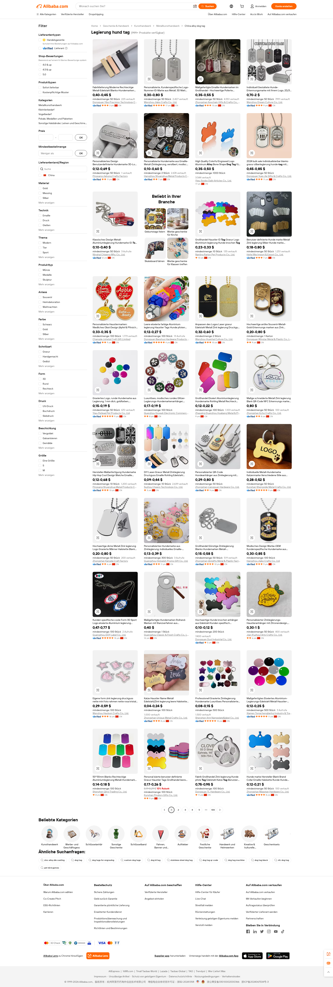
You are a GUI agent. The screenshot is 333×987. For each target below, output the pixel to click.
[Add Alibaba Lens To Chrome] (97, 955)
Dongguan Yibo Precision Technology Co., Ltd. (115, 102)
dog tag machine (236, 860)
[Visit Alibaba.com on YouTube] (276, 931)
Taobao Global (177, 971)
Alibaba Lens (50, 955)
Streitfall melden (204, 905)
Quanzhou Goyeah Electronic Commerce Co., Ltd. (166, 413)
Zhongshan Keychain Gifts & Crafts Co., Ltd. (217, 102)
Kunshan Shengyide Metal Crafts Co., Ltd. (269, 487)
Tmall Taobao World (146, 971)
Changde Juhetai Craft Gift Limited (111, 339)
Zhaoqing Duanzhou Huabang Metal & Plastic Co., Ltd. (217, 413)
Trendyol (200, 971)
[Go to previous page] (164, 810)
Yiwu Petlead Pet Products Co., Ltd (111, 413)
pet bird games (51, 868)
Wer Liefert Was (216, 971)
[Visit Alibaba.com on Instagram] (269, 931)
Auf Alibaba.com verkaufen (260, 892)
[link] (328, 954)
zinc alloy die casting (54, 860)
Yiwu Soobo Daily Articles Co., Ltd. (213, 180)
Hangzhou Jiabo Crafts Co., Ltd (263, 561)
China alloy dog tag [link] (195, 25)
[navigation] (63, 418)
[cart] (242, 6)
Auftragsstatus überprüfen (260, 905)
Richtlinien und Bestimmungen (110, 928)
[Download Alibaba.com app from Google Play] (278, 955)
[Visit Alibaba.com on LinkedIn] (255, 931)
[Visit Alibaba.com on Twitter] (262, 931)
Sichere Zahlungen (104, 892)
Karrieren (48, 911)
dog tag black (261, 860)
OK (81, 137)
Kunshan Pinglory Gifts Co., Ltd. (161, 795)
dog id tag (155, 860)
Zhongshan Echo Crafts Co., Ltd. (264, 413)
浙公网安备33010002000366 (223, 981)
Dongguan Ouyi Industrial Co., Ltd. (213, 639)
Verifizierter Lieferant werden (262, 911)
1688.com (128, 971)
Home (94, 25)
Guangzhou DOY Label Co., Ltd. (109, 634)
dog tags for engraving (103, 860)
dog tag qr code (210, 860)
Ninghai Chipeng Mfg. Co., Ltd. (109, 254)
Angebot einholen (154, 898)
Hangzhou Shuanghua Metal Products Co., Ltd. (166, 176)
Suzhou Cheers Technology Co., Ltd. (163, 487)
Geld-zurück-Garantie (105, 898)
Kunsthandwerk (142, 25)
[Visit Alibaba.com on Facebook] (248, 931)
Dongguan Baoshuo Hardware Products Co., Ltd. (166, 339)
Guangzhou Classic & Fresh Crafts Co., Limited (166, 634)
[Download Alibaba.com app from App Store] (252, 955)
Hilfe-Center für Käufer (207, 892)
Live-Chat (200, 898)
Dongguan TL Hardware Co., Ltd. (212, 791)
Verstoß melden (203, 925)
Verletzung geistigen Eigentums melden (216, 918)
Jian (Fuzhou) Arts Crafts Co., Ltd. (264, 634)
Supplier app (162, 955)
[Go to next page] (220, 810)
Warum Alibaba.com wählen (58, 892)
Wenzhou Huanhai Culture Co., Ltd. (214, 339)
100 (213, 810)
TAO (190, 971)
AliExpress (114, 971)
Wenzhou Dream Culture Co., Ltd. (265, 102)
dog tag (78, 860)
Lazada (163, 971)
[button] (195, 6)
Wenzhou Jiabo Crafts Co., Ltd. (160, 102)
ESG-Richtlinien (51, 905)
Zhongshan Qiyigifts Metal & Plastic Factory (217, 561)
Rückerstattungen (205, 911)
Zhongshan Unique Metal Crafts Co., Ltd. (165, 717)
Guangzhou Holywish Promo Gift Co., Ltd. (166, 561)
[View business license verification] (197, 982)
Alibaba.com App (228, 955)
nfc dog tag (283, 860)
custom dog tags (132, 860)
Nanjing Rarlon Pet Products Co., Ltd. (215, 254)
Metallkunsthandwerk (168, 25)
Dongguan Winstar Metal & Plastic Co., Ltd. (269, 339)
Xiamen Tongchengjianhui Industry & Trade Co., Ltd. (269, 713)
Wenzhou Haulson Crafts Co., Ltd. (111, 713)
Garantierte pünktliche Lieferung (111, 905)
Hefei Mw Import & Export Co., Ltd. (265, 254)
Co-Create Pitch (52, 898)
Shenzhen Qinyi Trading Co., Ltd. (110, 791)
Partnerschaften (255, 918)
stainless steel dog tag (181, 860)
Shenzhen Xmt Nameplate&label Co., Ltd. (217, 717)
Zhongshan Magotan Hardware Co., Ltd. (268, 791)
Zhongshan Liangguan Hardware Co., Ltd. (217, 487)
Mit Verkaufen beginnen (259, 898)
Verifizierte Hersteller (156, 892)
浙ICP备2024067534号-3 (255, 981)
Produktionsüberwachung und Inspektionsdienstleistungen (110, 920)
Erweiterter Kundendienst (108, 911)
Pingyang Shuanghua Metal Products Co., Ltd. (115, 487)
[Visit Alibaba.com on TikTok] (283, 931)
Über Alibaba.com (53, 884)
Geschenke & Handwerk (116, 25)
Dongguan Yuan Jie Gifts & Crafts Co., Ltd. (269, 176)
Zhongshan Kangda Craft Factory (110, 561)
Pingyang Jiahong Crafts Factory (110, 176)
